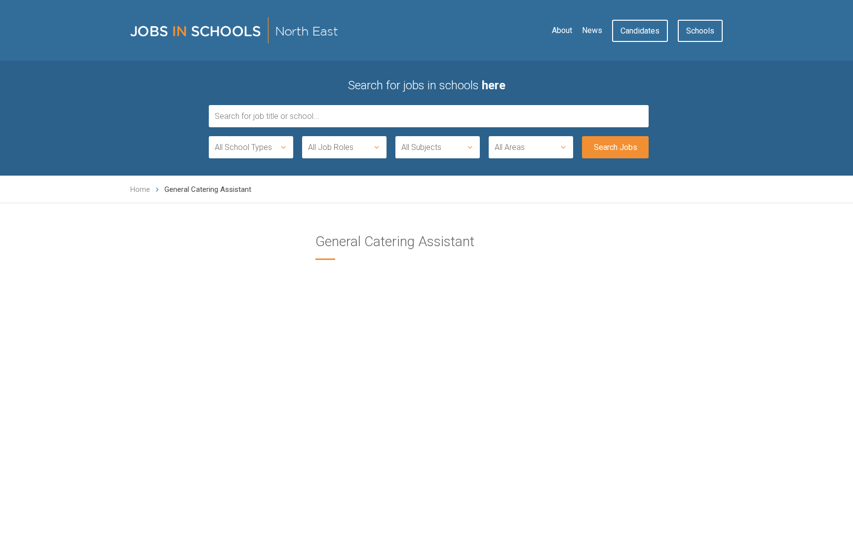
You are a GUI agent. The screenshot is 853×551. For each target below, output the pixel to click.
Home (140, 189)
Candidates (639, 31)
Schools (700, 31)
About (562, 30)
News (592, 30)
